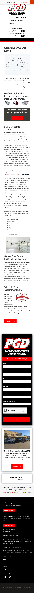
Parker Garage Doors (17, 10)
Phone (5, 378)
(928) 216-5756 (14, 35)
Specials (5, 562)
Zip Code (6, 386)
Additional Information (9, 401)
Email (5, 371)
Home (4, 559)
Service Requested (7, 394)
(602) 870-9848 (14, 31)
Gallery (4, 569)
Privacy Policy (6, 573)
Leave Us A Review (9, 510)
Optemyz (26, 587)
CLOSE (31, 2)
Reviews (5, 566)
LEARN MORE (23, 2)
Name (5, 363)
